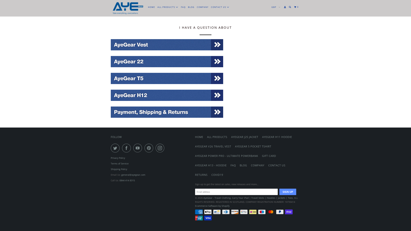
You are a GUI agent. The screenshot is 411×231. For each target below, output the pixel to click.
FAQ (183, 7)
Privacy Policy (118, 157)
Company (203, 7)
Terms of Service (120, 163)
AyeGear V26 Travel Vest (213, 146)
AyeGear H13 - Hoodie (211, 165)
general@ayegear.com (133, 174)
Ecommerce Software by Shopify (212, 205)
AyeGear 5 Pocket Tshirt (253, 146)
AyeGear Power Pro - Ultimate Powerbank (226, 156)
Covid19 (217, 175)
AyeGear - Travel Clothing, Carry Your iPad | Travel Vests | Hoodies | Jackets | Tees (248, 197)
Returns (201, 175)
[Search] (290, 7)
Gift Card (269, 156)
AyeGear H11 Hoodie (277, 137)
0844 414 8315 (127, 180)
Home (151, 7)
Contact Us (219, 7)
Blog (191, 7)
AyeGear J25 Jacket (244, 137)
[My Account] (285, 7)
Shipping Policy (119, 169)
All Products (166, 7)
